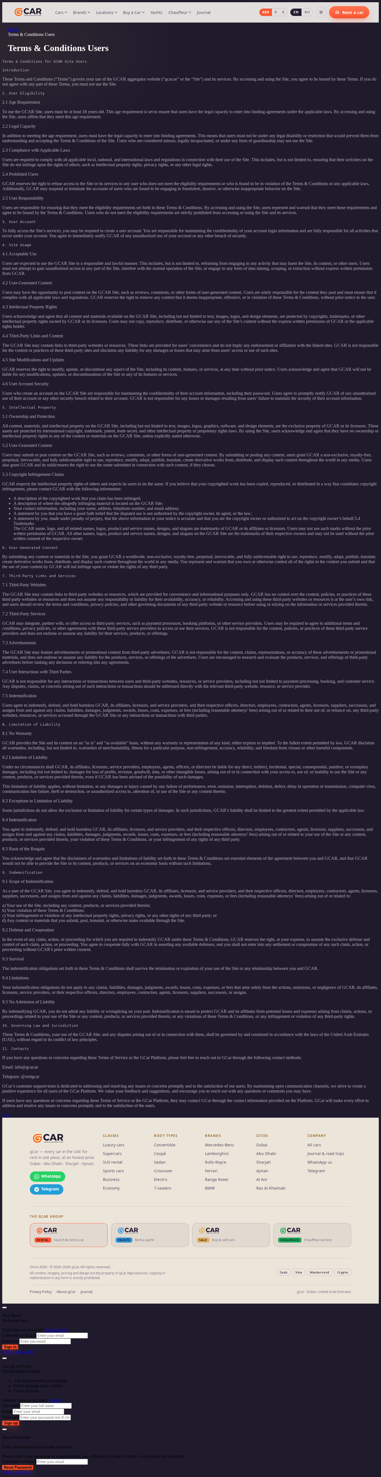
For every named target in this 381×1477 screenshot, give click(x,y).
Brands (79, 12)
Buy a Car (132, 12)
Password (10, 1341)
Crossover (163, 1170)
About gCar (66, 1291)
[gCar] (48, 1139)
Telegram (316, 1170)
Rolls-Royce (215, 1162)
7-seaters (162, 1188)
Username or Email (19, 1335)
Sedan (160, 1162)
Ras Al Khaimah (271, 1188)
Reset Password (18, 1467)
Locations (105, 12)
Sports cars (113, 1170)
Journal (204, 12)
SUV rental (112, 1162)
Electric (161, 1179)
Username (11, 1405)
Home (13, 29)
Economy (111, 1188)
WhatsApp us (319, 1162)
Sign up (11, 1423)
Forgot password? (18, 1351)
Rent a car (353, 12)
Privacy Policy (41, 1291)
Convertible (164, 1144)
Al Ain (261, 1179)
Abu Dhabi (266, 1153)
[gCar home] (28, 12)
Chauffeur (177, 12)
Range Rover (217, 1179)
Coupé (160, 1153)
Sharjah (263, 1162)
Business (111, 1179)
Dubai (261, 1144)
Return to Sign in (17, 1472)
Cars (59, 12)
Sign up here (56, 1330)
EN (295, 12)
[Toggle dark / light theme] (321, 12)
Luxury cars (113, 1144)
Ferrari (211, 1170)
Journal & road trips (325, 1153)
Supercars (112, 1153)
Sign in (10, 1347)
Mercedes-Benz (219, 1144)
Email (7, 1411)
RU (307, 12)
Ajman (262, 1170)
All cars (314, 1144)
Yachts (156, 12)
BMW (210, 1188)
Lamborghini (217, 1153)
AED (265, 12)
